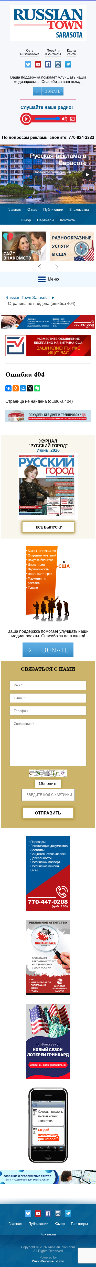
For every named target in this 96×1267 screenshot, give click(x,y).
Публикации (53, 209)
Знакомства (79, 209)
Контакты (68, 220)
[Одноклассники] (16, 388)
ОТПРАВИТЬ (48, 813)
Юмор (26, 220)
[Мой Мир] (23, 388)
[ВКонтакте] (8, 388)
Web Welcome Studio (48, 1261)
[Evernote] (37, 388)
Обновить (48, 783)
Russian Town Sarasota (27, 297)
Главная (14, 209)
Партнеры (45, 220)
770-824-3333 (81, 137)
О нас (32, 209)
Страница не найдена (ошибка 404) (41, 303)
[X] (30, 388)
